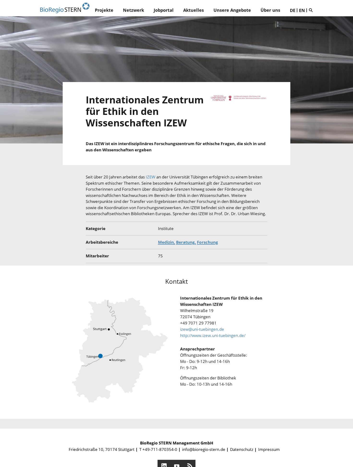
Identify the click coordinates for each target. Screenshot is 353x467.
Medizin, (166, 242)
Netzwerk (133, 10)
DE (292, 10)
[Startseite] (65, 8)
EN (302, 10)
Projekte (104, 10)
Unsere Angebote (232, 10)
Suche (312, 10)
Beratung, (186, 242)
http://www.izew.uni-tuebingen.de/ (212, 335)
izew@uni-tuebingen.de (202, 329)
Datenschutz (241, 449)
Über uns (270, 10)
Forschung (207, 242)
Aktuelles (193, 10)
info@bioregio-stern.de (203, 449)
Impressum (269, 449)
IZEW (151, 177)
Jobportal (164, 10)
